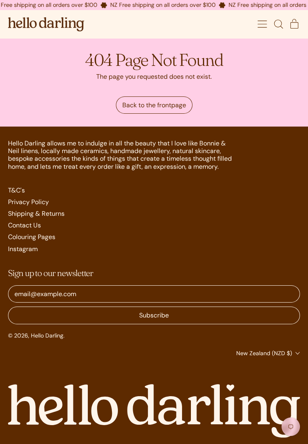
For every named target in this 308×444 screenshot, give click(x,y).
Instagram (23, 249)
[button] (278, 24)
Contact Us (24, 225)
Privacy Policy (28, 202)
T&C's (16, 190)
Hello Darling (47, 335)
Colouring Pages (31, 237)
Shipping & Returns (36, 213)
